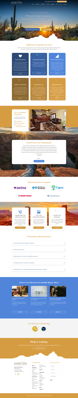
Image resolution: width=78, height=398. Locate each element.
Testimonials (41, 384)
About (57, 4)
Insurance (40, 375)
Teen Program (34, 375)
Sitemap (46, 395)
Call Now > (20, 227)
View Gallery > (38, 227)
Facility (48, 4)
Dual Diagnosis (34, 388)
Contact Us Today (46, 29)
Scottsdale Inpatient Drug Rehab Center (35, 383)
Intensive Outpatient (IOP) (42, 367)
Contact (64, 4)
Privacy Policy (50, 395)
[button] (39, 243)
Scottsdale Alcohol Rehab (35, 386)
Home (33, 4)
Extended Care (34, 372)
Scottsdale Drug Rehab (34, 380)
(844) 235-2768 (62, 1)
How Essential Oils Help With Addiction (18, 299)
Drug (33, 378)
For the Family (41, 378)
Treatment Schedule (35, 373)
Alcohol (33, 384)
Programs (37, 4)
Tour (40, 370)
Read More (20, 312)
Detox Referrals (34, 368)
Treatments (43, 4)
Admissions (53, 4)
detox (57, 88)
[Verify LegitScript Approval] (44, 328)
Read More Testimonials (39, 161)
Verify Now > (57, 227)
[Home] (16, 2)
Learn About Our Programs (32, 29)
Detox (54, 84)
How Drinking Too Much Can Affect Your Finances (38, 299)
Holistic (33, 371)
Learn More (20, 73)
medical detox (60, 92)
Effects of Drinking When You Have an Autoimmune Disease (57, 299)
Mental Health (41, 365)
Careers (40, 385)
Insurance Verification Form (42, 377)
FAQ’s (40, 373)
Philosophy (41, 383)
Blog (61, 4)
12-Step (33, 370)
